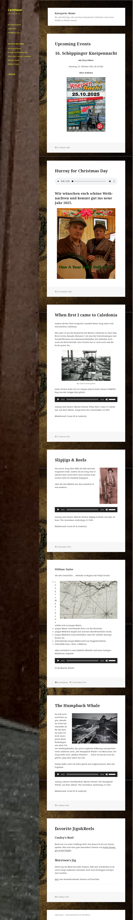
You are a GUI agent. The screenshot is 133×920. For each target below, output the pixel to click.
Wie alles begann (14, 25)
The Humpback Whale (77, 705)
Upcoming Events (14, 48)
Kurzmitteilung (62, 682)
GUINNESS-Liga (14, 33)
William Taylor (13, 64)
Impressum (12, 29)
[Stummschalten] (106, 399)
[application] (86, 399)
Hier (57, 879)
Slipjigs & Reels (13, 60)
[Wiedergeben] (58, 399)
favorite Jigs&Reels (74, 828)
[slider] (112, 399)
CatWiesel (15, 10)
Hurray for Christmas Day (18, 52)
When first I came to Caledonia (19, 56)
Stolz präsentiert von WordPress (78, 915)
